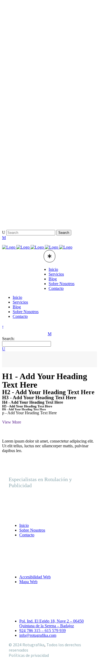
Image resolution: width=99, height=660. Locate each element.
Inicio (24, 525)
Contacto (26, 535)
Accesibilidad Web (35, 577)
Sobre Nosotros (32, 530)
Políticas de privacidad (29, 655)
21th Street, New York (34, 201)
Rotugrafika (33, 644)
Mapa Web (28, 581)
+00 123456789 (28, 212)
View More (11, 422)
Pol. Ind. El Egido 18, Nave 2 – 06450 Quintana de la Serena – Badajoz (51, 623)
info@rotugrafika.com (37, 635)
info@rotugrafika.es (32, 222)
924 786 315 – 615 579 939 (42, 630)
